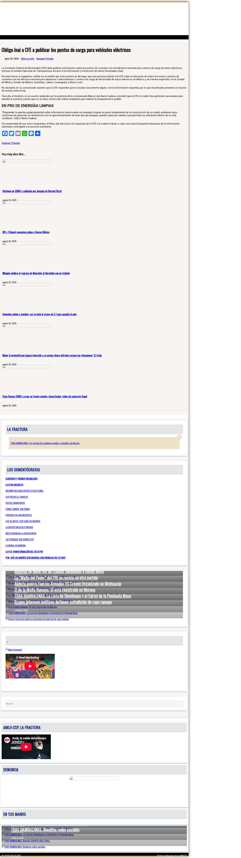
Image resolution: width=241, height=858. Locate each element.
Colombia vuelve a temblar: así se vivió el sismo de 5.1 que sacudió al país (39, 314)
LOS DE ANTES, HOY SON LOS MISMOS (23, 521)
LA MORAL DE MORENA (16, 545)
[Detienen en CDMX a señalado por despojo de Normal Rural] (27, 161)
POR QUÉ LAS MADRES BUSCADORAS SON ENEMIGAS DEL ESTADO (35, 557)
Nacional (40, 58)
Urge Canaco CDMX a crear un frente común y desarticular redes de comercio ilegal (44, 396)
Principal (15, 143)
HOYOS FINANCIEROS (15, 503)
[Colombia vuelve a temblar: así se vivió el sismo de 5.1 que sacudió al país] (27, 285)
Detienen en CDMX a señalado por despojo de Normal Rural (32, 191)
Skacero (169, 855)
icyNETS (182, 855)
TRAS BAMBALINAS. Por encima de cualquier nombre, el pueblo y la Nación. (45, 443)
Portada (49, 58)
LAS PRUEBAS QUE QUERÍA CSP (20, 539)
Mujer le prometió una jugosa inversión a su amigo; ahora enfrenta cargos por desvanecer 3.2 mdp (52, 355)
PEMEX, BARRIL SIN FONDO (18, 509)
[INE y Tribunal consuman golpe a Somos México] (27, 203)
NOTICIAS (15, 855)
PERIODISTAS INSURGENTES (19, 515)
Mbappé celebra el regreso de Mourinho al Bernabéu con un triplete (36, 273)
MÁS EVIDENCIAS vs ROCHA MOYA (21, 533)
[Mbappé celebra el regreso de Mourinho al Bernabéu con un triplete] (27, 244)
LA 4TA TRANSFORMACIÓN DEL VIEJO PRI (24, 551)
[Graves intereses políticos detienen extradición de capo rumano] (94, 619)
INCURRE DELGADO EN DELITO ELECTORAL (24, 490)
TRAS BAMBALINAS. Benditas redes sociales (45, 829)
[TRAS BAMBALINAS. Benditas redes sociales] (94, 846)
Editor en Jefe (27, 58)
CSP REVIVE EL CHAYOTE (17, 497)
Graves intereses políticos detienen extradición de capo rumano (63, 602)
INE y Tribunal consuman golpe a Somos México (25, 232)
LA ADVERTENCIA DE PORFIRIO (19, 527)
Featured (6, 143)
